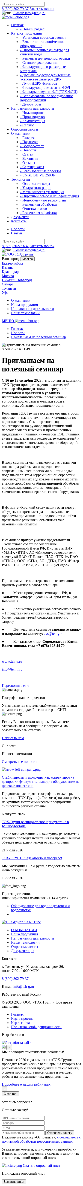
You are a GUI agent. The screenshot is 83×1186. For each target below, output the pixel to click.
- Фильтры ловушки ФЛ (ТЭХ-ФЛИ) (48, 92)
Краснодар (10, 272)
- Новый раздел (32, 29)
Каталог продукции (26, 33)
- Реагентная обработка (38, 204)
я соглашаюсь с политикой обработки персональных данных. (41, 1139)
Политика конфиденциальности (36, 1027)
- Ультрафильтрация (35, 188)
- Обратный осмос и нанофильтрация (49, 196)
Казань (7, 267)
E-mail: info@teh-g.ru (29, 13)
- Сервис (27, 125)
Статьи (16, 233)
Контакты (19, 221)
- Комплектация (32, 121)
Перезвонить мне (15, 685)
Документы (20, 217)
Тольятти (9, 288)
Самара (7, 284)
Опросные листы (24, 129)
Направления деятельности (32, 108)
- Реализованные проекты (40, 171)
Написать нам (13, 738)
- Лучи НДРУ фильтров (38, 83)
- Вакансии (29, 158)
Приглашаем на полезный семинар (38, 337)
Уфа (5, 292)
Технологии (20, 179)
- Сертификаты (32, 167)
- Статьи (26, 154)
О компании (20, 133)
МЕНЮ (8, 321)
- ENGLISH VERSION (38, 175)
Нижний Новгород (17, 280)
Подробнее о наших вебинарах (26, 1084)
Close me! (10, 1094)
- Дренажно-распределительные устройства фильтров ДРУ (45, 77)
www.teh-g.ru (12, 661)
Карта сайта (20, 1023)
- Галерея (27, 138)
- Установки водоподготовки (43, 37)
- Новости (28, 150)
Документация (22, 951)
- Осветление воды (35, 183)
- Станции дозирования (38, 62)
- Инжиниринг (32, 113)
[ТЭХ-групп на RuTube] (21, 922)
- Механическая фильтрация (42, 192)
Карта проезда (22, 1018)
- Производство (32, 117)
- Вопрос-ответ (32, 146)
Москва (27, 259)
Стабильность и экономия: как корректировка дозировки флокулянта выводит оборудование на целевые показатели (41, 781)
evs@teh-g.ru (53, 634)
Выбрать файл (14, 1181)
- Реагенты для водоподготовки (45, 58)
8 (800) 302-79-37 (15, 9)
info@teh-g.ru (12, 669)
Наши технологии (25, 313)
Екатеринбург (13, 263)
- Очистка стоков (33, 209)
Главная (17, 25)
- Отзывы (27, 163)
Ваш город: (11, 259)
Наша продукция (24, 305)
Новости (18, 229)
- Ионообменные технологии (43, 200)
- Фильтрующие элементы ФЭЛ (45, 88)
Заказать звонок (42, 9)
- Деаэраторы (30, 104)
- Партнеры (29, 142)
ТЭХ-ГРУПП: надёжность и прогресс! (32, 858)
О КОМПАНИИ (24, 930)
